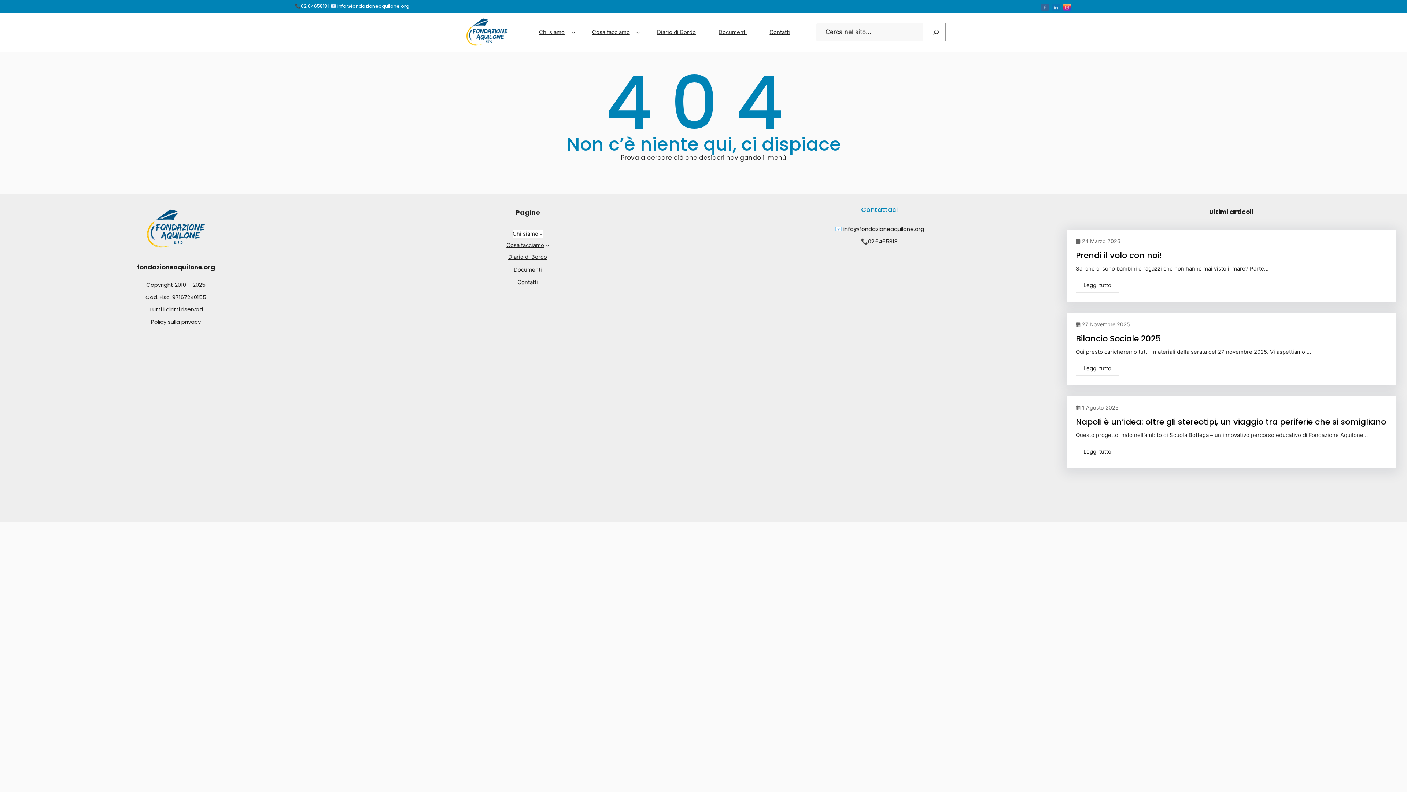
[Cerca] (936, 32)
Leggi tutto (1097, 285)
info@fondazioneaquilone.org (883, 229)
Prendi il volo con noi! (1119, 255)
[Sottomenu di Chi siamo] (573, 32)
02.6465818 (883, 241)
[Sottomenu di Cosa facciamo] (638, 32)
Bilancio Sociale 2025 (1118, 338)
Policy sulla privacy (176, 322)
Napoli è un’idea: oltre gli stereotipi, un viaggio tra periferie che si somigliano (1231, 422)
